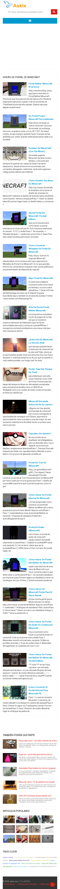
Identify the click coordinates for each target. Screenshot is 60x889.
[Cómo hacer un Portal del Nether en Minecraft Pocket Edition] (15, 660)
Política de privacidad (27, 884)
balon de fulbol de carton (30, 863)
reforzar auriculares (20, 866)
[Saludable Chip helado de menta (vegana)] (10, 771)
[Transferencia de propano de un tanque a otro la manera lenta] (47, 819)
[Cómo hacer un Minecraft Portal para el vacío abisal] (15, 595)
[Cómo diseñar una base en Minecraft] (15, 186)
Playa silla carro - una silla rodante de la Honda (39, 741)
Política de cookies (48, 884)
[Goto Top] (52, 884)
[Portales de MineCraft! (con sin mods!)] (15, 154)
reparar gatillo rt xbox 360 (40, 860)
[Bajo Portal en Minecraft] (15, 284)
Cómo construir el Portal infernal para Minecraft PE (38, 690)
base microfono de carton (24, 857)
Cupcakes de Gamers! (40, 433)
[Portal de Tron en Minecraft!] (15, 469)
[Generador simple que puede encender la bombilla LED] (47, 839)
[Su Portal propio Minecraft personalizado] (15, 122)
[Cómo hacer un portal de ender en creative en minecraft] (15, 628)
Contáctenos (9, 884)
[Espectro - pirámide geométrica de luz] (10, 757)
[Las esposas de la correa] (9, 829)
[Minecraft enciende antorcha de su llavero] (15, 407)
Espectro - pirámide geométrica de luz (35, 754)
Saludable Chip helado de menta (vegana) (37, 768)
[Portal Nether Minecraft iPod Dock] (15, 90)
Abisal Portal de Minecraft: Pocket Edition (37, 216)
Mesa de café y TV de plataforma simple (37, 782)
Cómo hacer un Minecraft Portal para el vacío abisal (40, 592)
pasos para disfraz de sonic (19, 860)
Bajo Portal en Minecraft (41, 278)
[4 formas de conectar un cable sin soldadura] (34, 839)
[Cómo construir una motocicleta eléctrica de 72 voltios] (22, 819)
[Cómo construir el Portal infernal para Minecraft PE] (15, 693)
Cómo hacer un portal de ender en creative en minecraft (41, 624)
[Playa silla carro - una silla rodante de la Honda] (10, 744)
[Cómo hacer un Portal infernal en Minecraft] (15, 501)
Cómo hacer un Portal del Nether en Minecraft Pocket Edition (40, 657)
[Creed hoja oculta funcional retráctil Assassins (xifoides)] (47, 829)
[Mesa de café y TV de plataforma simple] (10, 785)
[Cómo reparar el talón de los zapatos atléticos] (34, 819)
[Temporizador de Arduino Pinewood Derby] (9, 819)
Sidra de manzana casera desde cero (35, 796)
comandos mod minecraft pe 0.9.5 (42, 866)
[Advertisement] (30, 44)
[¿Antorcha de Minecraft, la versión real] (15, 345)
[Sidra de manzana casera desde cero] (10, 799)
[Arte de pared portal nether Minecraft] (15, 313)
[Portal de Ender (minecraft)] (15, 533)
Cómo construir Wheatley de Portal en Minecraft (40, 248)
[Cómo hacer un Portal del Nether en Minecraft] (15, 565)
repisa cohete (8, 857)
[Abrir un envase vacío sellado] (22, 829)
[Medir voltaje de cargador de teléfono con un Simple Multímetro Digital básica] (22, 839)
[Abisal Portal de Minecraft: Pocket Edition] (15, 219)
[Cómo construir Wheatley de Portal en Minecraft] (15, 251)
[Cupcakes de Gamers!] (15, 439)
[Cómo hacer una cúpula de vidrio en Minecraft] (9, 839)
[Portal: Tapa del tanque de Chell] (15, 375)
